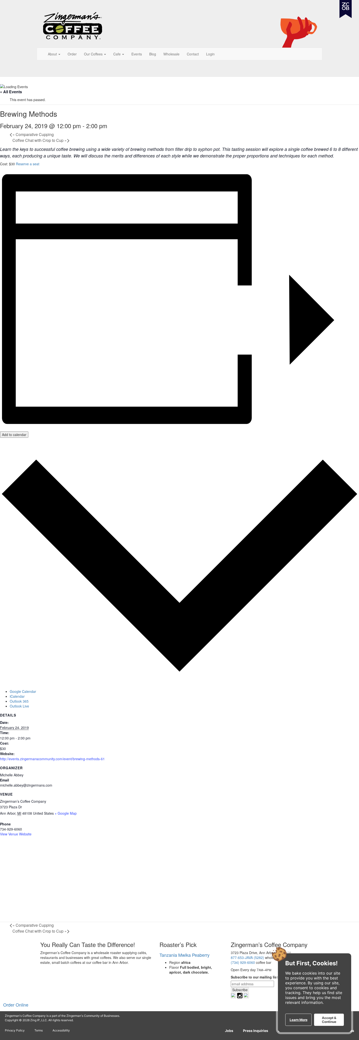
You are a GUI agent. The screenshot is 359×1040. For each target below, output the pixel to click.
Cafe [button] (117, 54)
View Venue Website (16, 834)
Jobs (229, 1031)
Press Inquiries (255, 1031)
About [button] (53, 54)
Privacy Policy (15, 1030)
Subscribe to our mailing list (254, 977)
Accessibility (61, 1030)
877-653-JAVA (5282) (247, 957)
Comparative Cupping (33, 134)
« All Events (11, 91)
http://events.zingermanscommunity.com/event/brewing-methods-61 (52, 758)
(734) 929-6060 (243, 962)
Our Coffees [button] (94, 54)
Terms (38, 1030)
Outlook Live (19, 706)
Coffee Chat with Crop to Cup (39, 140)
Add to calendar (14, 434)
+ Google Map (66, 813)
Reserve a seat (27, 163)
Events (136, 54)
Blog (152, 54)
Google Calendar (23, 691)
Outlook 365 (19, 701)
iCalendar (17, 696)
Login (210, 54)
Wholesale (171, 54)
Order (72, 54)
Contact (193, 54)
